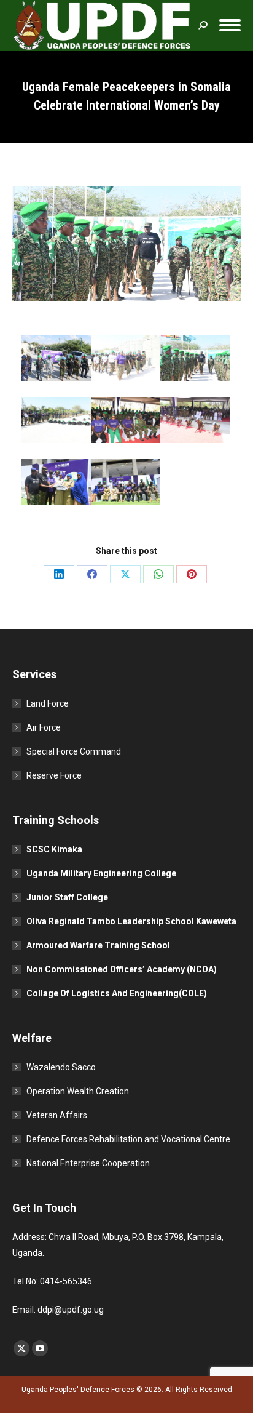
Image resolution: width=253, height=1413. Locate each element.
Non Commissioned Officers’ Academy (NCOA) (121, 969)
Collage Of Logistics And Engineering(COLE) (116, 993)
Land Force (47, 703)
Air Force (43, 727)
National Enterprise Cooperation (88, 1163)
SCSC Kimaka (54, 849)
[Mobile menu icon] (230, 25)
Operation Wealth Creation (77, 1091)
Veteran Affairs (56, 1115)
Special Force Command (73, 751)
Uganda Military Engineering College (101, 873)
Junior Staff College (67, 897)
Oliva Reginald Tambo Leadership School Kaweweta (131, 921)
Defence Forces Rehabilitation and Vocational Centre (128, 1139)
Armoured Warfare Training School (98, 945)
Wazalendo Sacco (61, 1067)
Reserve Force (54, 775)
